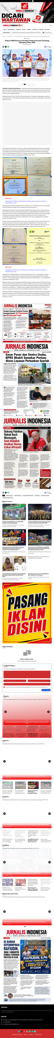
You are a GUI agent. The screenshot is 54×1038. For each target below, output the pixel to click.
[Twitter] (6, 47)
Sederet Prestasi (45, 495)
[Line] (30, 1031)
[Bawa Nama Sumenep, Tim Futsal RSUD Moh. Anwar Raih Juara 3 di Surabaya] (40, 564)
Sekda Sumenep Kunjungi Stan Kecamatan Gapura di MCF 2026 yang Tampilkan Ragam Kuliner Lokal (27, 722)
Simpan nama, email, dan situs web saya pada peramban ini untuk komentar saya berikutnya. (27, 687)
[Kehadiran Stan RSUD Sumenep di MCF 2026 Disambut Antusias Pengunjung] (14, 512)
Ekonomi (28, 720)
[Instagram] (27, 1031)
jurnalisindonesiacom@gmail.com (11, 1024)
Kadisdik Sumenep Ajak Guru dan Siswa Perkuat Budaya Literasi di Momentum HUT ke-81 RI (20, 889)
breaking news (18, 495)
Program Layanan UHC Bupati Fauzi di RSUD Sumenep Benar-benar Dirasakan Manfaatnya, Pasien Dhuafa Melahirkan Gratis (39, 548)
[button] (51, 25)
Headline (37, 495)
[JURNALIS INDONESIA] (12, 25)
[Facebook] (3, 47)
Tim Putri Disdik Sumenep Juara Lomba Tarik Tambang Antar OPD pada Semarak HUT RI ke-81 (25, 873)
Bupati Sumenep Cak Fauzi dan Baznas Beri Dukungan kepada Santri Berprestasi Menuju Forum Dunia (46, 889)
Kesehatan (28, 38)
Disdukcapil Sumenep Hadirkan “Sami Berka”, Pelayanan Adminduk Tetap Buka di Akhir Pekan (25, 921)
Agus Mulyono (10, 495)
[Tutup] (33, 1)
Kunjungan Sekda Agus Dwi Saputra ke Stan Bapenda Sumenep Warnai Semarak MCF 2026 (45, 735)
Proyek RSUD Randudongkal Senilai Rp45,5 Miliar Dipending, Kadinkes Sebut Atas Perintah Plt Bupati (14, 575)
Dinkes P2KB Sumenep (28, 495)
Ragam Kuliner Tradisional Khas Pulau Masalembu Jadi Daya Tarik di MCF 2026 (21, 735)
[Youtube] (24, 1031)
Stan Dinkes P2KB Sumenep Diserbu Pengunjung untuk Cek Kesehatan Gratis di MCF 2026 (39, 522)
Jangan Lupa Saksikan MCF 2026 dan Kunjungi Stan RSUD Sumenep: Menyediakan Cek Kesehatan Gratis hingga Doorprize (13, 548)
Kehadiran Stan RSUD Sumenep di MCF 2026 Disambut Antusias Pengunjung (12, 522)
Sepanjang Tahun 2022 (8, 497)
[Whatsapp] (8, 47)
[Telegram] (32, 1031)
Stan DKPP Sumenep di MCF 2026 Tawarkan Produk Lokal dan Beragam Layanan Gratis (9, 735)
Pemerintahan (7, 919)
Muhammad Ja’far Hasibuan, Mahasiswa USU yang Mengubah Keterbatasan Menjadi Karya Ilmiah (7, 889)
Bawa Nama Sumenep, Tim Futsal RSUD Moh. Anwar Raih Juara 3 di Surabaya (38, 574)
